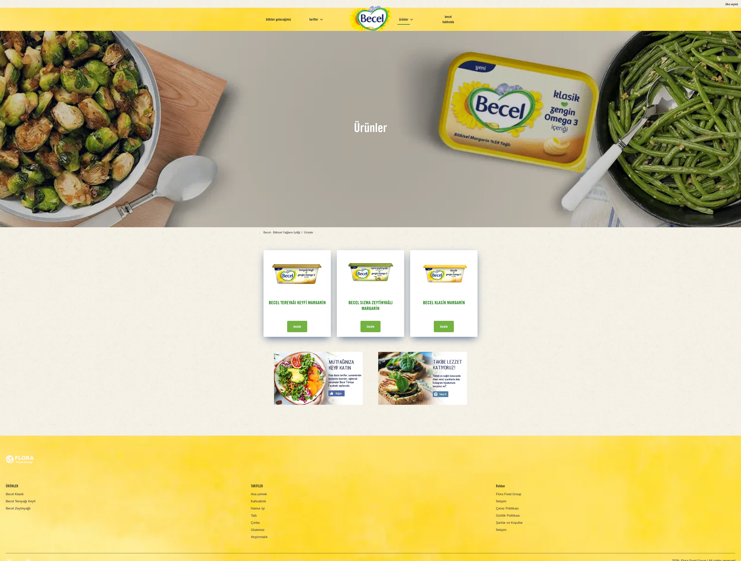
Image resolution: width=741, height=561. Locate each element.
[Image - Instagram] (422, 355)
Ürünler (403, 19)
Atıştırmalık (259, 537)
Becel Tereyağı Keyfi (21, 501)
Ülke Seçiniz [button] (731, 4)
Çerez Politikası (507, 508)
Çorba (255, 523)
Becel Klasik (15, 494)
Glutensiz (258, 530)
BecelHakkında (448, 19)
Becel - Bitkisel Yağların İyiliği (281, 232)
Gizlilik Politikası (508, 515)
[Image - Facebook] (318, 355)
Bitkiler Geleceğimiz (278, 19)
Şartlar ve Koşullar (509, 523)
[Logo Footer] (20, 448)
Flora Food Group (508, 494)
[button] (321, 19)
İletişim (501, 501)
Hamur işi (258, 508)
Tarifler (313, 19)
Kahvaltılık (258, 501)
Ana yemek (259, 494)
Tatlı (254, 515)
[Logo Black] (370, 19)
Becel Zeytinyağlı (18, 508)
